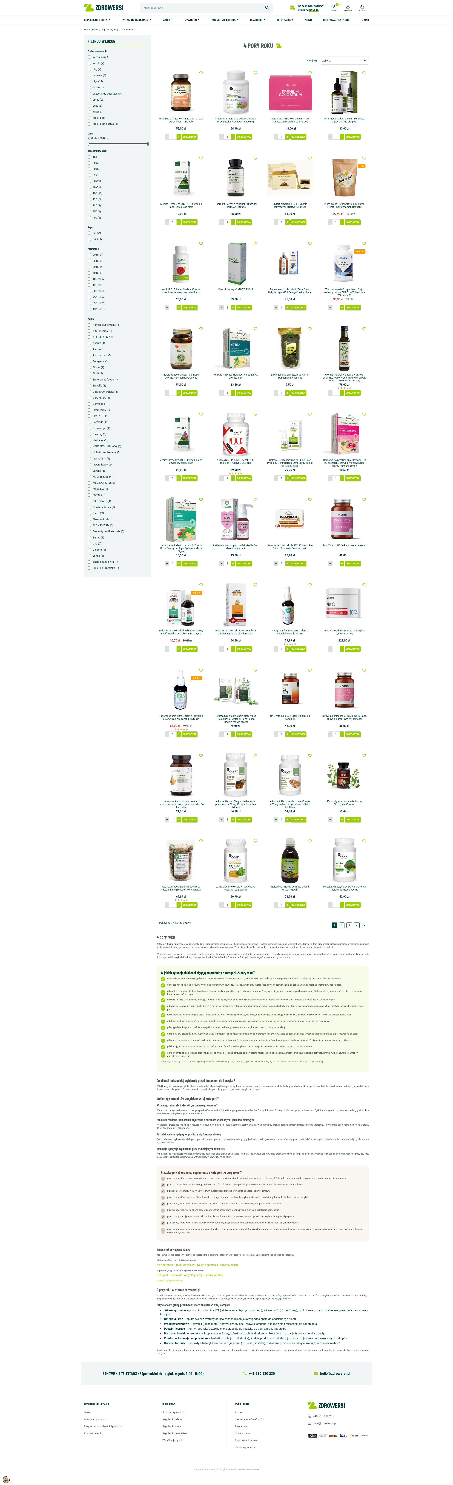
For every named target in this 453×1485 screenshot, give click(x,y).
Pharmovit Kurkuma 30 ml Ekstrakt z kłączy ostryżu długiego (344, 120)
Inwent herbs (102, 464)
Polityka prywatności (173, 1412)
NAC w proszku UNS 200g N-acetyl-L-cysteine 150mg (344, 632)
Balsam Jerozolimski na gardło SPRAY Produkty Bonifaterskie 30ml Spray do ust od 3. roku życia (290, 463)
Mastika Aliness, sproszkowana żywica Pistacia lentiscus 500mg (344, 888)
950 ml (99, 309)
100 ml (99, 279)
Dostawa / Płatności (336, 20)
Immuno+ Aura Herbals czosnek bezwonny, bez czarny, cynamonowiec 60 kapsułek (181, 804)
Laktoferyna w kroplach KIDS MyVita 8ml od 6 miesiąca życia (235, 547)
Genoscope (101, 428)
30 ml (98, 266)
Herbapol (100, 440)
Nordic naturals (104, 507)
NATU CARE (102, 501)
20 (96, 163)
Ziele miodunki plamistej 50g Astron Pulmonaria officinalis (290, 376)
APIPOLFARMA (103, 337)
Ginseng (99, 434)
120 (97, 199)
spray (98, 99)
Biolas (98, 367)
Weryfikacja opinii (172, 1440)
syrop (98, 111)
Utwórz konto (242, 1433)
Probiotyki (176, 1275)
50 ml (98, 272)
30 (96, 169)
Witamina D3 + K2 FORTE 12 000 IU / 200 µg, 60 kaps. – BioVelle (181, 120)
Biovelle (99, 385)
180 (97, 205)
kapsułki (100, 57)
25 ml (98, 260)
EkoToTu (100, 416)
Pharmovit (101, 519)
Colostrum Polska (105, 391)
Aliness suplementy (107, 324)
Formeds (100, 422)
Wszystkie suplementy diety (170, 1280)
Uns (97, 543)
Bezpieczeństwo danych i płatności (103, 1426)
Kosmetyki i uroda (224, 20)
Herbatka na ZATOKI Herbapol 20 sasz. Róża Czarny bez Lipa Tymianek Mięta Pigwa (181, 548)
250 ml (99, 297)
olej (97, 69)
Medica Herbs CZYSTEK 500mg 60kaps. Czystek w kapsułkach (181, 461)
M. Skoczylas (102, 476)
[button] (348, 7)
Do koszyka (189, 137)
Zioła (167, 20)
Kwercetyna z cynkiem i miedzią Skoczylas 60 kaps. (344, 803)
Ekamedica (101, 410)
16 (96, 157)
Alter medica (102, 331)
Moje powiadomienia (246, 1440)
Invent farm (101, 458)
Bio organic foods (105, 379)
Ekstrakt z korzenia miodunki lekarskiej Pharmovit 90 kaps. (235, 205)
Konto (238, 1412)
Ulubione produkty (245, 1447)
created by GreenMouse (248, 1469)
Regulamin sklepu (172, 1419)
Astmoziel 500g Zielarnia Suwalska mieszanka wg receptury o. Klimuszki (181, 888)
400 (97, 217)
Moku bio (100, 489)
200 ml (99, 291)
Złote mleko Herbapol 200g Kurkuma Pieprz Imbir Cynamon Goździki (344, 205)
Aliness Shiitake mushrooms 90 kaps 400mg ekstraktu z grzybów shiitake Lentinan (290, 804)
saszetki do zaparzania (108, 93)
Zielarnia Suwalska (106, 568)
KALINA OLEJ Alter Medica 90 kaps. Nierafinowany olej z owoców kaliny (181, 291)
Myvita (98, 495)
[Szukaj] (267, 7)
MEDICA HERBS (104, 482)
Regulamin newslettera (175, 1433)
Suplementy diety (96, 20)
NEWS (308, 20)
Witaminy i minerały (135, 20)
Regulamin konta (171, 1426)
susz (97, 105)
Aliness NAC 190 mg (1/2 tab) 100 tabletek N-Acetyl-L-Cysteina (235, 461)
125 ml (99, 285)
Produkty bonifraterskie (108, 531)
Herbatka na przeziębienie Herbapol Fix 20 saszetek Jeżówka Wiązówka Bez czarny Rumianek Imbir (344, 463)
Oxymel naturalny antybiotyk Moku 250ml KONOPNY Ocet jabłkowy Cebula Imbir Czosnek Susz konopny (344, 377)
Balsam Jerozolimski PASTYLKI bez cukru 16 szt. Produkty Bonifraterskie (290, 547)
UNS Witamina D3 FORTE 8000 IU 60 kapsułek (290, 717)
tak (97, 239)
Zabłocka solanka (105, 561)
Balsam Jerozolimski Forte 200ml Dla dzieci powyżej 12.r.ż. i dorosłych (235, 632)
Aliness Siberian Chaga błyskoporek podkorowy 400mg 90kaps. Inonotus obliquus (235, 804)
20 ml (98, 254)
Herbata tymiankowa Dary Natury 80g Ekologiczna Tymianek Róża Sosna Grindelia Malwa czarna (235, 718)
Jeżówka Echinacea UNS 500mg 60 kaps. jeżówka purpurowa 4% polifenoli (344, 717)
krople (98, 63)
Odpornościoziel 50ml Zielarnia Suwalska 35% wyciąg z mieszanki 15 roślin (181, 717)
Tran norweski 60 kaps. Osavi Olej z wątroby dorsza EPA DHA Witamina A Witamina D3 (344, 292)
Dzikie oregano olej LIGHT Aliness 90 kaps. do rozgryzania (235, 888)
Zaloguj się (241, 1426)
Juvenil (99, 470)
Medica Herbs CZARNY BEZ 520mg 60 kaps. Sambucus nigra (181, 205)
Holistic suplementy (106, 452)
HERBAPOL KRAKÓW (107, 446)
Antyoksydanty (193, 1275)
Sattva (98, 537)
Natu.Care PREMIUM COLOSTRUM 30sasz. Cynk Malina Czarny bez (290, 120)
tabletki (99, 117)
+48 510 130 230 (323, 1416)
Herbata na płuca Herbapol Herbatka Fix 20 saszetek (235, 376)
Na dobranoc (165, 1265)
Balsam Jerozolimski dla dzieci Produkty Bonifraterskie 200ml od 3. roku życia (181, 632)
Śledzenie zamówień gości (249, 1419)
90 (97, 187)
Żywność (191, 20)
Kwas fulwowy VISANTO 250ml (235, 289)
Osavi (99, 513)
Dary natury (101, 397)
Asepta (99, 343)
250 (97, 211)
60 (97, 181)
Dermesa (100, 403)
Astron (99, 349)
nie (97, 233)
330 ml (99, 303)
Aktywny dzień (229, 1265)
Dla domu (256, 20)
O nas (365, 20)
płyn (98, 81)
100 (97, 193)
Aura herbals (102, 355)
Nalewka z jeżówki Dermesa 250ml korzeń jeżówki (290, 888)
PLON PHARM (103, 525)
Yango (98, 555)
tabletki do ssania (105, 123)
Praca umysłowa (184, 1265)
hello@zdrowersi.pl (324, 1423)
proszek (99, 75)
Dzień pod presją (207, 1265)
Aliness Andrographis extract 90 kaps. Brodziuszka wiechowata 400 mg (235, 120)
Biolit (98, 373)
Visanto (99, 549)
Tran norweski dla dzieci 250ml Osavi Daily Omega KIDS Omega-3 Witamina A (290, 291)
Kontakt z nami (92, 1433)
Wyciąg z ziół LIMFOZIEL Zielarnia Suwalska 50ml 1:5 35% (289, 632)
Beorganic (100, 361)
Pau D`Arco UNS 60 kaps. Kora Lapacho (344, 545)
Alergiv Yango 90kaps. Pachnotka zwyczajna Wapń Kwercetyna (181, 376)
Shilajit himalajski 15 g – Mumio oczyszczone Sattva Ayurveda (290, 205)
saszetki (100, 87)
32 (96, 175)
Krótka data (285, 20)
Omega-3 (162, 1275)
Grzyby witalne (213, 1275)
